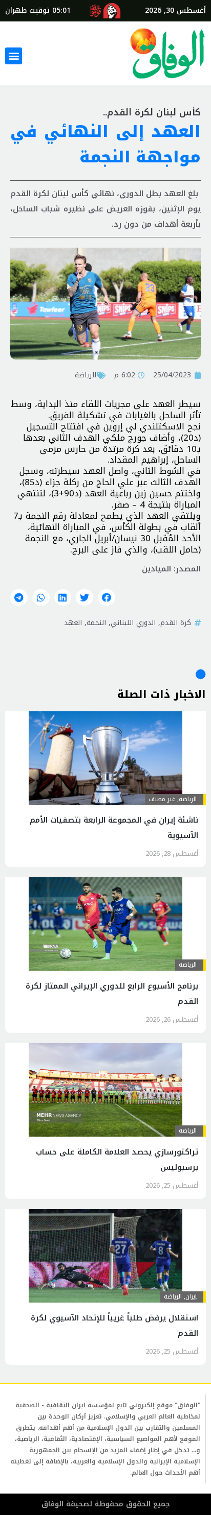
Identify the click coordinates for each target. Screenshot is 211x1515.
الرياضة (85, 374)
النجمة (96, 622)
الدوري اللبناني (133, 622)
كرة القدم (175, 622)
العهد (73, 622)
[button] (13, 55)
